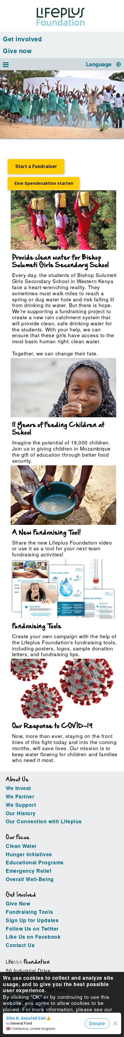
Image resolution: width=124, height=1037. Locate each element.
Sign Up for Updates (32, 920)
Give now (17, 50)
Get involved (22, 38)
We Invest (18, 788)
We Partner (20, 796)
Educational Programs (35, 862)
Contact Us (20, 945)
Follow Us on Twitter (32, 928)
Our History (21, 813)
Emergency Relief (29, 870)
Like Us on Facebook (33, 936)
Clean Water (21, 845)
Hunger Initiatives (29, 854)
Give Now (18, 903)
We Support (21, 804)
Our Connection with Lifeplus (44, 821)
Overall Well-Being (30, 879)
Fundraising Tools (29, 911)
